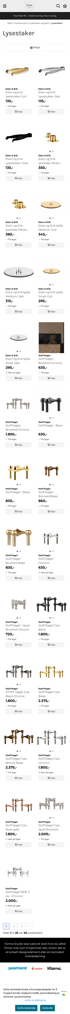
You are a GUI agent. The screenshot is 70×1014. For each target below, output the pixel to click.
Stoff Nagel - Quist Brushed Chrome (18, 627)
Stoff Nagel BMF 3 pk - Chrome (18, 894)
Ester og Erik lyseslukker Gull (16, 94)
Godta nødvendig (26, 1008)
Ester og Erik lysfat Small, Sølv (18, 361)
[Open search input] (58, 6)
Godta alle (47, 1008)
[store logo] (29, 6)
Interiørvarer (21, 23)
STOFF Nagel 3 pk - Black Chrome (18, 694)
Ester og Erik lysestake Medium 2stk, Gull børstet (18, 228)
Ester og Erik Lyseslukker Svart (17, 161)
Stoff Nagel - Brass (18, 492)
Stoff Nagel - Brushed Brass (15, 561)
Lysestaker (57, 23)
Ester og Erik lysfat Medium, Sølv (18, 294)
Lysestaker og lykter (39, 23)
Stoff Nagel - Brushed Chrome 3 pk (18, 428)
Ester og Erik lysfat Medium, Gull (50, 227)
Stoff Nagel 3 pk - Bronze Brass (17, 760)
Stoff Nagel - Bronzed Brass (48, 494)
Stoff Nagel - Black (50, 425)
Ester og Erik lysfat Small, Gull (50, 294)
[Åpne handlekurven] (65, 6)
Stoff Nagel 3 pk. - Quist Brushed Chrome (50, 828)
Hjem (10, 23)
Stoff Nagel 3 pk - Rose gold (17, 827)
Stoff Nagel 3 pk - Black (49, 627)
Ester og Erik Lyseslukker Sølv (49, 94)
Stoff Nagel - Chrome (46, 561)
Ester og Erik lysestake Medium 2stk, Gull (50, 161)
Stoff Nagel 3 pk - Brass (49, 694)
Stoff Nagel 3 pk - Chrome (49, 760)
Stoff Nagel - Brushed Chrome (50, 361)
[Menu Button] (5, 6)
